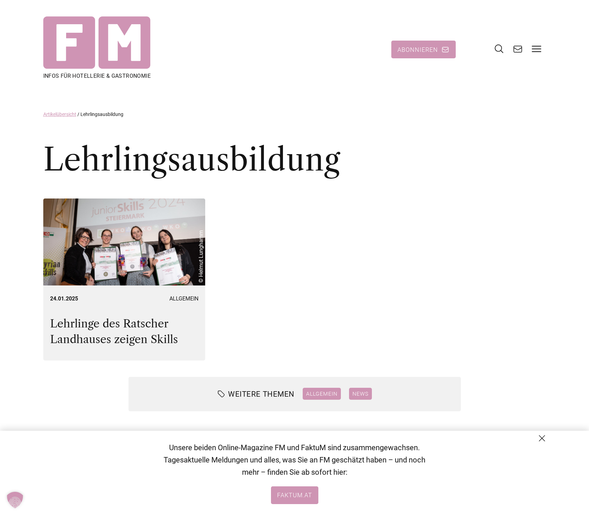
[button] (15, 500)
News (360, 393)
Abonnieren (417, 49)
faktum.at (294, 495)
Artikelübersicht (59, 114)
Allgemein (183, 298)
